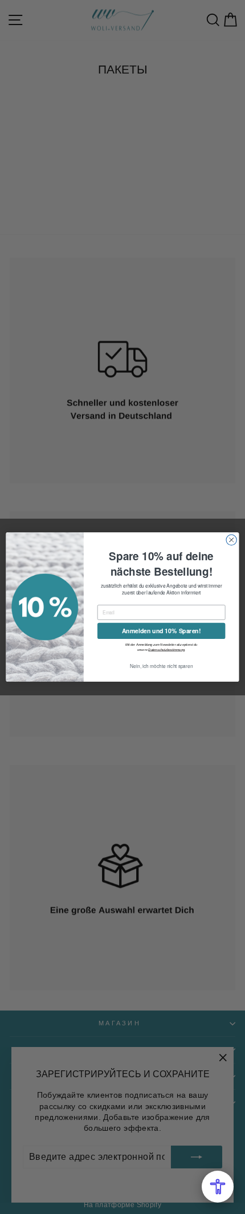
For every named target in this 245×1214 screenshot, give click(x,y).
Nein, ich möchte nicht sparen (161, 666)
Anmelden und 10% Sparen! (161, 630)
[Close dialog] (231, 540)
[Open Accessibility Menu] (218, 1187)
